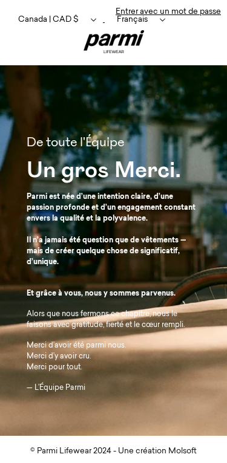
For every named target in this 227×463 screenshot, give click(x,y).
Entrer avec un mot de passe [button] (168, 12)
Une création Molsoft (157, 451)
